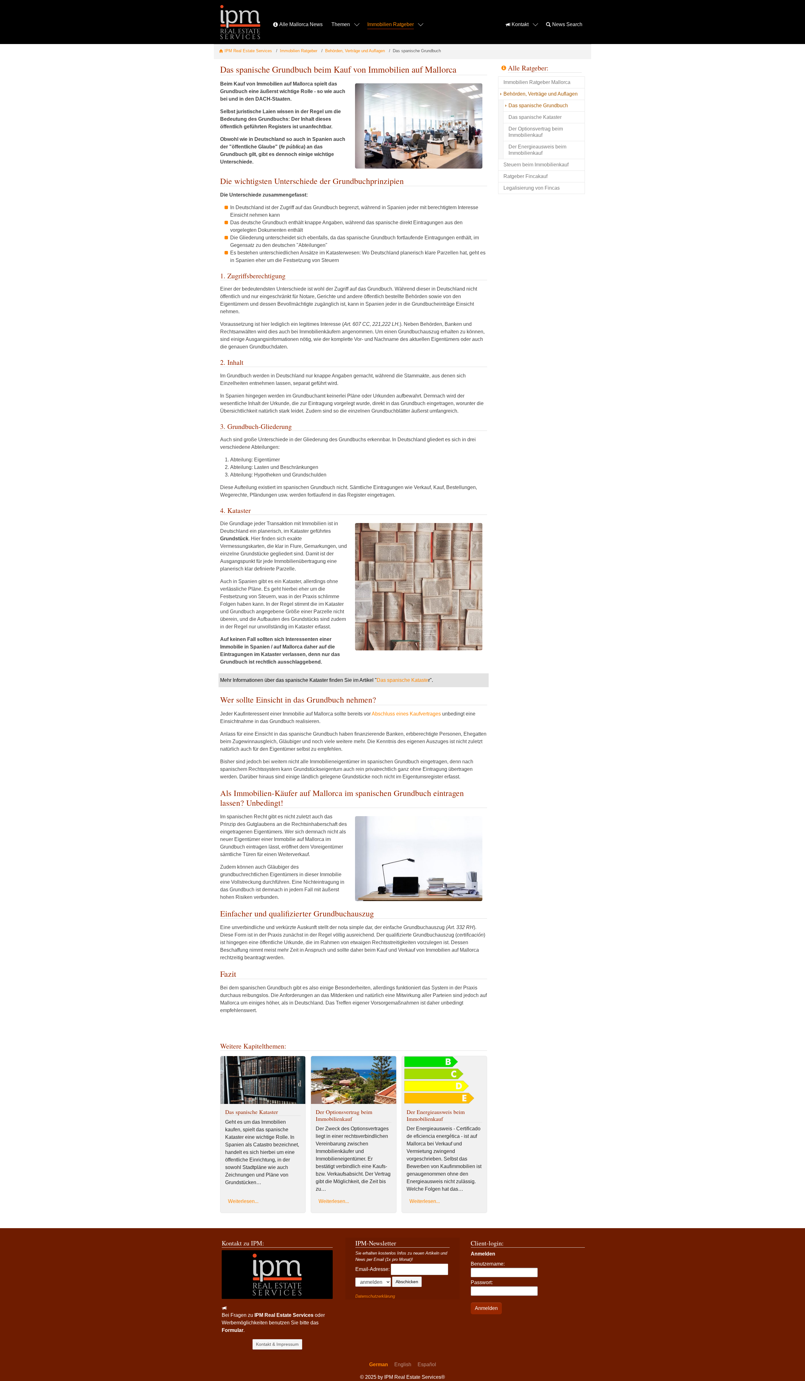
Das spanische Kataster (251, 1112)
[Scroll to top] (791, 1367)
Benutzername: (488, 1264)
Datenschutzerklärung (375, 1296)
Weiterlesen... (243, 1201)
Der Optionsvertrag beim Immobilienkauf (344, 1115)
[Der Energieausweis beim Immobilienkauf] (444, 1079)
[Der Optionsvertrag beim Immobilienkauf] (353, 1079)
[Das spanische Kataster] (262, 1079)
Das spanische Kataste (402, 680)
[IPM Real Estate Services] (240, 22)
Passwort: (482, 1282)
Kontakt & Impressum (277, 1344)
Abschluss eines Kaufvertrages (406, 713)
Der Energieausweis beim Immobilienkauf (436, 1115)
